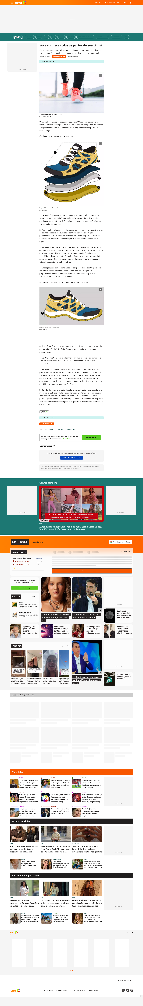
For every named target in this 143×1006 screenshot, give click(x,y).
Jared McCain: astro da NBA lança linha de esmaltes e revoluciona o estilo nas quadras (87, 849)
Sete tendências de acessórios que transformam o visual (28, 863)
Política (53, 778)
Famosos (21, 778)
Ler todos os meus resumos (92, 571)
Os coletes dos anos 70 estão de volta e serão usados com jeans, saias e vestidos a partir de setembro (55, 903)
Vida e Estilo (71, 429)
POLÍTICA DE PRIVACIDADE (89, 990)
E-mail (125, 3)
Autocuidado (49, 429)
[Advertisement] (118, 864)
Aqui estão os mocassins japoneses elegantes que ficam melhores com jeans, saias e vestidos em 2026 (30, 918)
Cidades (21, 792)
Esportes (55, 913)
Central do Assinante (112, 3)
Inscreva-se (23, 588)
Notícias (53, 806)
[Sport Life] (44, 411)
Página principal (20, 2)
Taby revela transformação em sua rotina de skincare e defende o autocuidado (61, 864)
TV (51, 792)
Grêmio (84, 778)
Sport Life (60, 429)
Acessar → (35, 597)
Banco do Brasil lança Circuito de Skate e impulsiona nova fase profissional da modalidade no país (60, 918)
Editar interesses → (126, 551)
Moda (41, 524)
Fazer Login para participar (71, 457)
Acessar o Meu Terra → (38, 542)
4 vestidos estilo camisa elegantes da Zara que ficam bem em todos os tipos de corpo (24, 903)
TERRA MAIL (98, 3)
